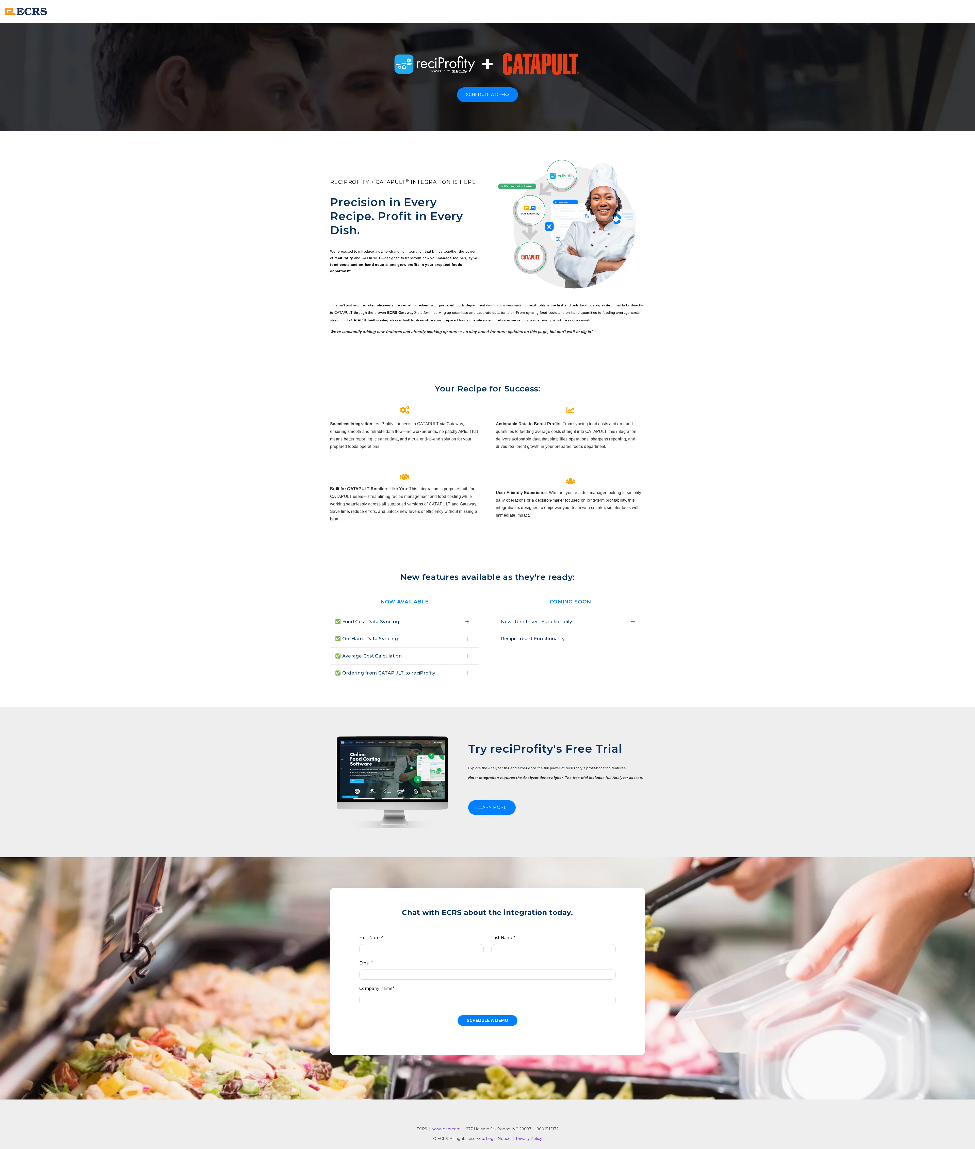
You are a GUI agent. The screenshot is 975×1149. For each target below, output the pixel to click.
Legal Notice (498, 1138)
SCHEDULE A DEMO (487, 94)
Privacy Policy (529, 1138)
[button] (404, 621)
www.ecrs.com (446, 1128)
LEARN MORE (492, 807)
